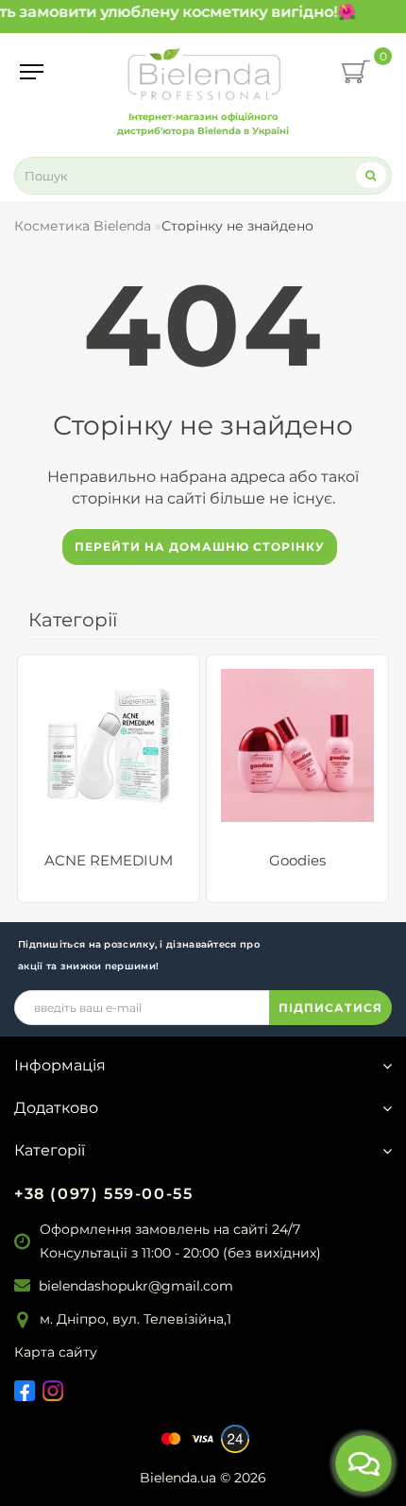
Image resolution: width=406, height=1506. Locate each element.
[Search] (371, 175)
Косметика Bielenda (82, 225)
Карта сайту (55, 1352)
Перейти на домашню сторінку (200, 546)
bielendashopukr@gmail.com (136, 1285)
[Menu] (31, 72)
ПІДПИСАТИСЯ (330, 1008)
